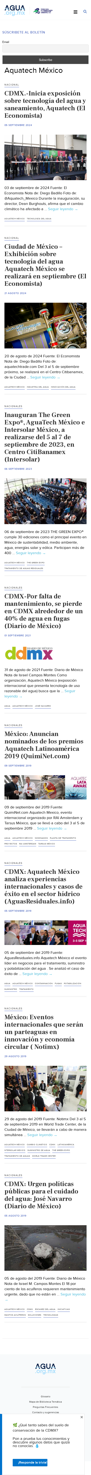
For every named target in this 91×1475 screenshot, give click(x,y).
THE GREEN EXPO (36, 563)
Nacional (11, 84)
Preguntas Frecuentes (45, 1407)
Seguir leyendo (63, 209)
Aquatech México (14, 219)
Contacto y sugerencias (45, 1412)
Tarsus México (46, 844)
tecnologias (50, 1315)
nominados (41, 838)
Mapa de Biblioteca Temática (45, 1401)
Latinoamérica (66, 1145)
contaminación (44, 983)
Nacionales (13, 406)
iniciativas (64, 1309)
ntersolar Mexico (14, 1150)
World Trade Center (44, 1156)
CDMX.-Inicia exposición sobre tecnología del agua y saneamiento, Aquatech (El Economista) (45, 104)
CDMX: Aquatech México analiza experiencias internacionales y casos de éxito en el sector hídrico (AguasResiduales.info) (43, 886)
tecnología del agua (39, 219)
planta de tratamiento (63, 838)
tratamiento (26, 989)
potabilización (72, 983)
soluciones (34, 1315)
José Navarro (43, 706)
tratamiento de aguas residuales (23, 568)
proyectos (10, 844)
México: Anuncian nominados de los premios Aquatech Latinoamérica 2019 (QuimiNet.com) (43, 745)
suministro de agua (39, 1150)
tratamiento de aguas (17, 1156)
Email (5, 42)
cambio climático (37, 1145)
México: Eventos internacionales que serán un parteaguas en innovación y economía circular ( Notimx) (43, 1032)
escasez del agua (45, 1309)
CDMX (52, 1145)
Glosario (45, 1396)
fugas (58, 983)
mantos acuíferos (15, 1315)
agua (7, 706)
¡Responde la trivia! (32, 1463)
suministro (10, 989)
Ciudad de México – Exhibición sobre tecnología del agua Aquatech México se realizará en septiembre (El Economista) (45, 265)
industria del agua (38, 387)
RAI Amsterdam (27, 844)
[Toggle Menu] (75, 12)
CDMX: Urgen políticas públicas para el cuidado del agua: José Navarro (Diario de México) (41, 1195)
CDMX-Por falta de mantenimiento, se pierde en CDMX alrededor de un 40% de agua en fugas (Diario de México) (43, 611)
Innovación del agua (63, 387)
